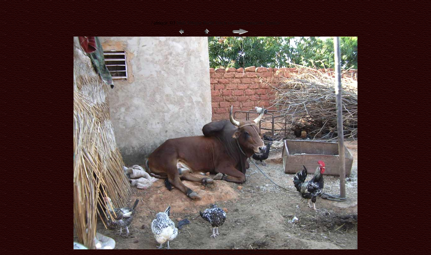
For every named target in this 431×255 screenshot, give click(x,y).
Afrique (194, 23)
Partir (209, 23)
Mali (181, 23)
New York (207, 252)
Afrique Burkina (179, 252)
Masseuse (259, 252)
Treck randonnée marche (239, 23)
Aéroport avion (234, 252)
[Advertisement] (141, 9)
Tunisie (273, 23)
